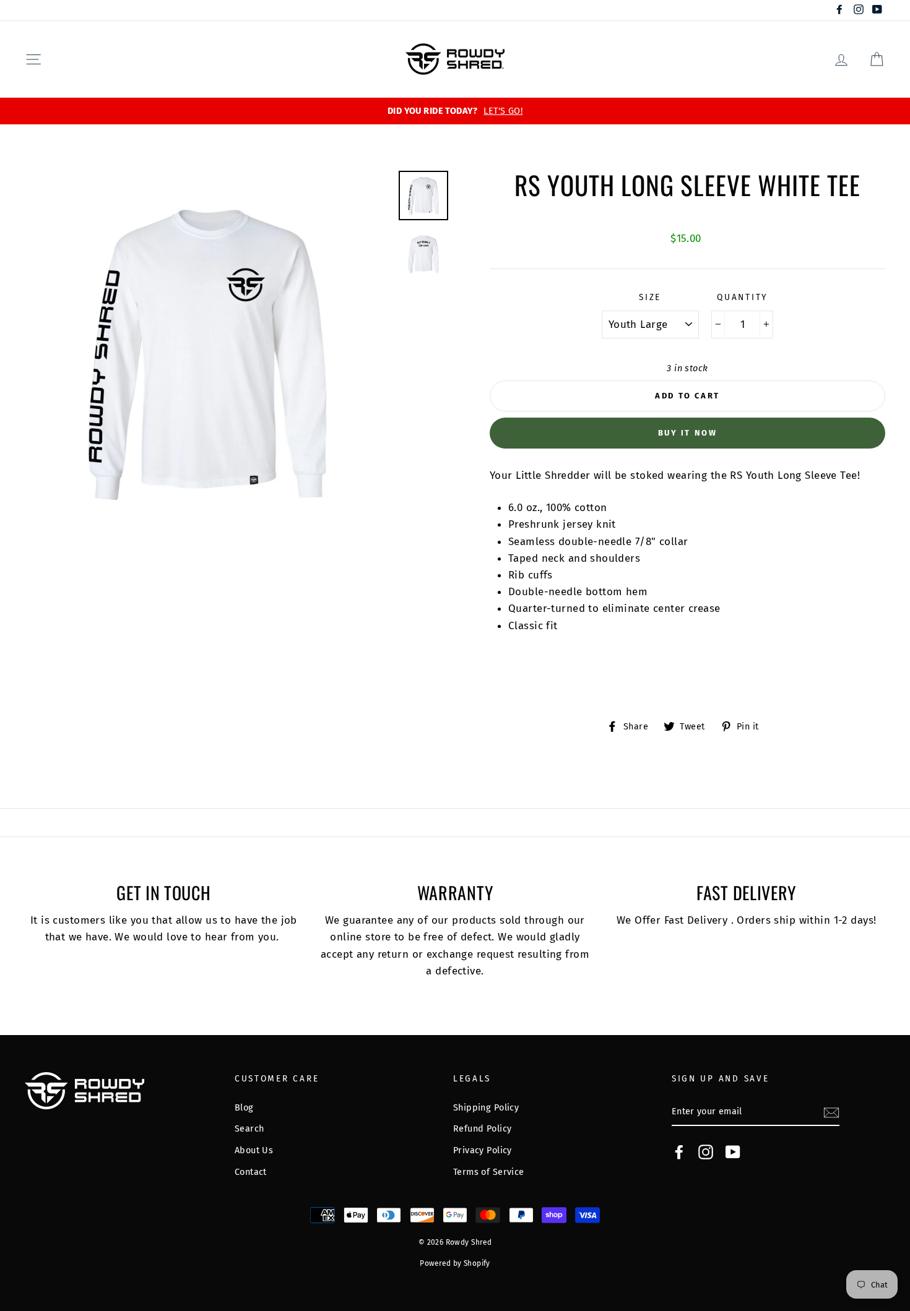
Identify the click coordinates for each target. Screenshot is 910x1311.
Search (249, 1128)
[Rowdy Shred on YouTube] (733, 1152)
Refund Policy (482, 1128)
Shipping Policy (486, 1107)
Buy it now (687, 432)
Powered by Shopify (455, 1263)
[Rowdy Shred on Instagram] (705, 1152)
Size (650, 297)
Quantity (742, 297)
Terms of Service (488, 1171)
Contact (251, 1171)
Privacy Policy (482, 1150)
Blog (244, 1107)
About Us (254, 1150)
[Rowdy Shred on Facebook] (679, 1152)
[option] (455, 111)
